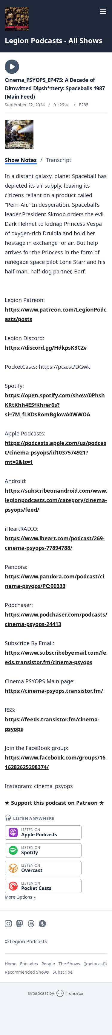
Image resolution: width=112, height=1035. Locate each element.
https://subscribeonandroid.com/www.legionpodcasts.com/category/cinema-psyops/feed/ (56, 500)
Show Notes (21, 160)
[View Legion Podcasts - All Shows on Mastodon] (19, 923)
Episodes (29, 963)
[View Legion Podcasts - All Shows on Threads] (31, 923)
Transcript (58, 160)
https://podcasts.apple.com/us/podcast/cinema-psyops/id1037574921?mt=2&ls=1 (55, 452)
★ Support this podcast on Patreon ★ (54, 802)
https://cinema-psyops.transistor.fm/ (54, 690)
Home (10, 963)
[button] (12, 67)
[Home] (17, 19)
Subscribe (63, 972)
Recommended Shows (27, 972)
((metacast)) (95, 963)
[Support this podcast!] (42, 923)
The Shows (69, 963)
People (48, 963)
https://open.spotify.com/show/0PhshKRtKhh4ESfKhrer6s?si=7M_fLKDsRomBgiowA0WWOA (55, 405)
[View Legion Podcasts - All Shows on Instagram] (8, 923)
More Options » (20, 897)
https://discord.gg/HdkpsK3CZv (46, 347)
